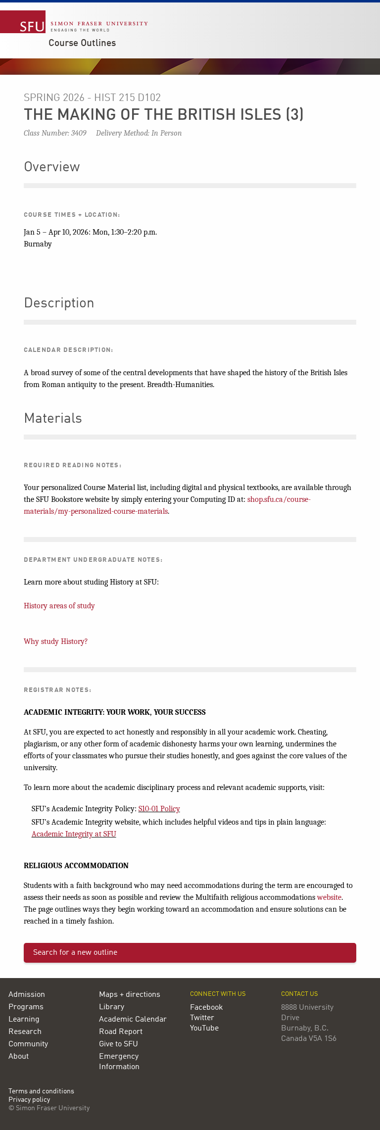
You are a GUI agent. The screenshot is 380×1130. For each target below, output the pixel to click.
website (329, 897)
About (18, 1057)
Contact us (299, 994)
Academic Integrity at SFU (74, 834)
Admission (26, 995)
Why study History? (56, 641)
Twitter (202, 1018)
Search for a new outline (75, 953)
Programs (26, 1007)
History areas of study (59, 605)
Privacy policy (29, 1100)
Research (25, 1032)
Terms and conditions (41, 1091)
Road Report (120, 1032)
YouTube (204, 1028)
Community (28, 1044)
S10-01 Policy (159, 808)
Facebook (206, 1008)
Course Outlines (82, 44)
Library (111, 1007)
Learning (24, 1020)
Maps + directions (129, 995)
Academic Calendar (133, 1020)
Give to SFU (118, 1044)
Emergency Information (119, 1062)
